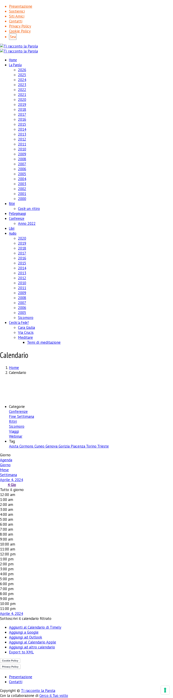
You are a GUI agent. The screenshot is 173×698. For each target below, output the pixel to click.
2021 (22, 94)
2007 (22, 163)
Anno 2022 (27, 223)
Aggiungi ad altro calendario (32, 647)
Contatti (15, 21)
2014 (22, 129)
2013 (22, 134)
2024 (22, 79)
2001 (22, 193)
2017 (22, 114)
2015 (22, 124)
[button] (25, 618)
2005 (22, 173)
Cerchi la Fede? (19, 322)
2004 (22, 178)
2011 (22, 144)
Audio (12, 233)
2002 (22, 188)
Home (13, 59)
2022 (22, 89)
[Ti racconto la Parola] (19, 46)
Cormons (26, 446)
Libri (11, 228)
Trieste (103, 446)
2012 (22, 139)
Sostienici (17, 11)
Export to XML (21, 652)
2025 (22, 74)
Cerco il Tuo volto (53, 695)
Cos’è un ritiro (29, 208)
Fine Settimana (21, 416)
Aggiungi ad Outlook (25, 637)
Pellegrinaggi (17, 213)
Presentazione (20, 6)
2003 (22, 183)
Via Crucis (26, 332)
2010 (22, 149)
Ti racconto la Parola (38, 690)
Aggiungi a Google (24, 632)
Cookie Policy (20, 31)
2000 (22, 198)
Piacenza (78, 446)
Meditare (25, 337)
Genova (52, 446)
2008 (22, 159)
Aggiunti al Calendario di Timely (35, 627)
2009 (22, 154)
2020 (22, 99)
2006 (22, 168)
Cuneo (40, 446)
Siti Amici (16, 16)
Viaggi (14, 431)
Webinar (15, 436)
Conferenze (16, 218)
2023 (22, 84)
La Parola (15, 64)
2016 (22, 119)
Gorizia (65, 446)
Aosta (14, 446)
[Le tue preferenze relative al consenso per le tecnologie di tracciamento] (165, 690)
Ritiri (12, 203)
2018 (22, 109)
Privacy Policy (20, 26)
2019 (22, 104)
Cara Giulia (26, 327)
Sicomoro (25, 317)
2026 (22, 69)
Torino (91, 446)
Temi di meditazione (44, 342)
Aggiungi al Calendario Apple (32, 642)
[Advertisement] (86, 389)
